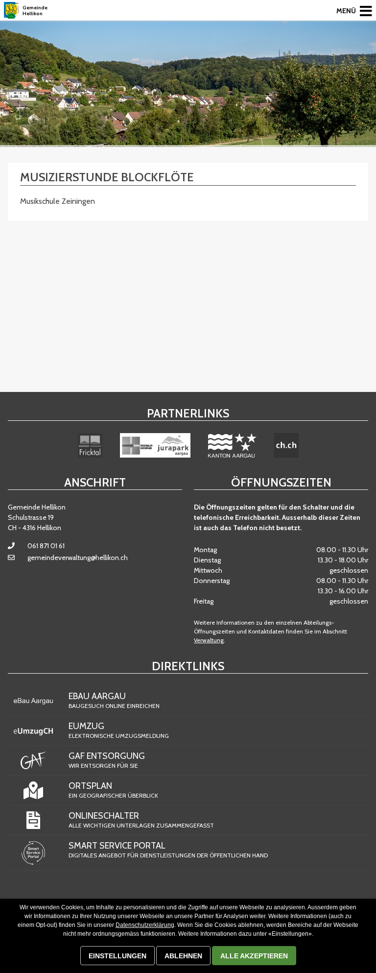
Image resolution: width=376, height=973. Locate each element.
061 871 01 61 (46, 545)
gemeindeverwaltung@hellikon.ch (77, 557)
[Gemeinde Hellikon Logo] (11, 10)
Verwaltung (209, 640)
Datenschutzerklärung (145, 925)
